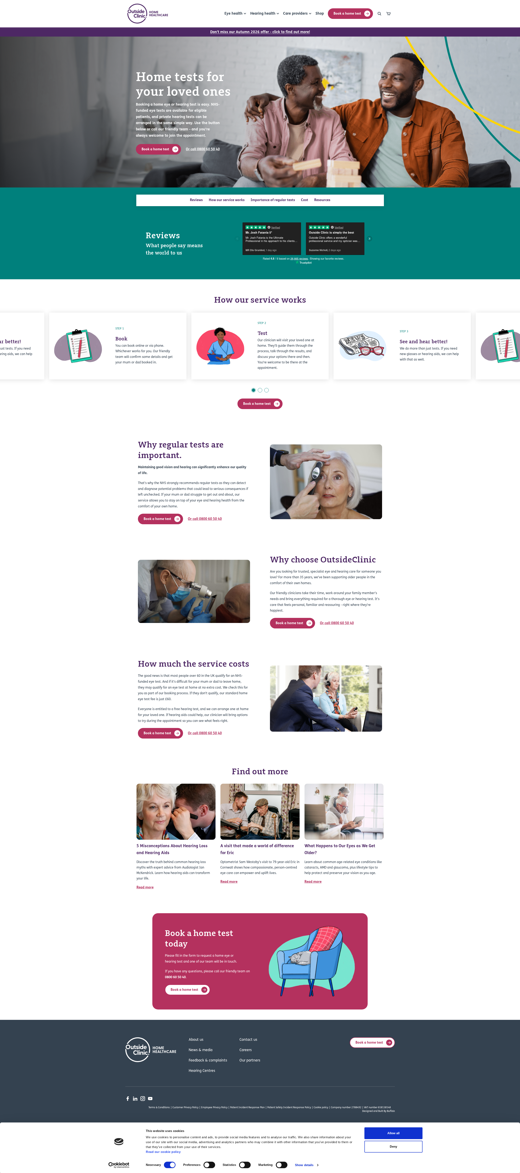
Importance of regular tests (273, 200)
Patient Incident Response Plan (247, 1107)
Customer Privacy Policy (185, 1107)
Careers (245, 1050)
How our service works (227, 200)
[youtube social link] (150, 1098)
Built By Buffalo (386, 1111)
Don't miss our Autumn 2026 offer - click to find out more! (260, 32)
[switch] (209, 1165)
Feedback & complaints (208, 1061)
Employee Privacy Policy (214, 1107)
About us (196, 1040)
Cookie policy (321, 1107)
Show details (304, 1165)
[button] (253, 390)
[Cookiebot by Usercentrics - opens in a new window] (119, 1165)
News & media (200, 1050)
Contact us (248, 1040)
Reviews (196, 200)
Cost (304, 200)
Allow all (393, 1133)
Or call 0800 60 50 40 (203, 149)
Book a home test (347, 13)
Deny (393, 1146)
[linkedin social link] (135, 1098)
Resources (322, 200)
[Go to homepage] (147, 14)
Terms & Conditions (159, 1107)
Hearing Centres (202, 1071)
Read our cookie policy (163, 1152)
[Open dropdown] (379, 13)
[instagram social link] (142, 1098)
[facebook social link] (127, 1098)
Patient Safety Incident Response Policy (289, 1107)
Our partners (249, 1061)
